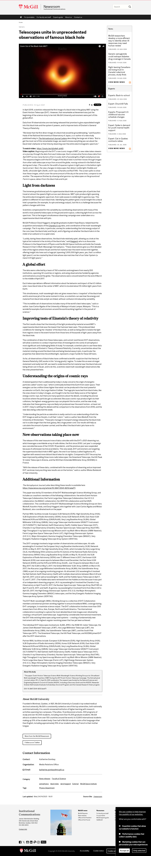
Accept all (124, 851)
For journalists (29, 17)
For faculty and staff (44, 17)
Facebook (20, 842)
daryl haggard (65, 784)
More (44, 842)
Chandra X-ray (54, 226)
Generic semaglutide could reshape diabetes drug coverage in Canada (119, 56)
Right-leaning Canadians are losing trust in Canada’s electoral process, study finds (119, 71)
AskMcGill (99, 820)
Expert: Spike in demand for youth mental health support (119, 127)
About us (68, 17)
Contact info (23, 829)
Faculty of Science (59, 779)
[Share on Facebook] (89, 105)
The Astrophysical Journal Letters (52, 138)
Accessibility (84, 851)
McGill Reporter (83, 813)
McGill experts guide (102, 817)
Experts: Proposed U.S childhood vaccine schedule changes (118, 114)
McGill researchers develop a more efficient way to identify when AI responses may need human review (119, 41)
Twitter (24, 842)
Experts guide (58, 17)
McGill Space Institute (88, 784)
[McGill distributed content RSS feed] (130, 82)
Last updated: (28, 796)
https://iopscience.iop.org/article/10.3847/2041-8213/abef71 (49, 488)
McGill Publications (35, 841)
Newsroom (52, 6)
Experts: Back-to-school (119, 95)
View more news (116, 82)
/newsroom (97, 796)
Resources (100, 810)
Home (21, 17)
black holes (54, 784)
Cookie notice (98, 851)
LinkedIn (31, 842)
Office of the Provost (84, 820)
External (75, 784)
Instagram (38, 842)
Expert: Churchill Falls (118, 104)
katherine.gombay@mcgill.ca (51, 770)
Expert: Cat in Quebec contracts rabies (118, 139)
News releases (44, 779)
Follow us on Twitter (32, 742)
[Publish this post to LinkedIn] (91, 105)
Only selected (139, 851)
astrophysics (44, 784)
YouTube (27, 842)
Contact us (78, 17)
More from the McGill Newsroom (37, 736)
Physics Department (47, 788)
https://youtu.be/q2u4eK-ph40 (50, 148)
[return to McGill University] (28, 851)
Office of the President (84, 817)
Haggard (74, 241)
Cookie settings (114, 851)
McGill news (82, 810)
